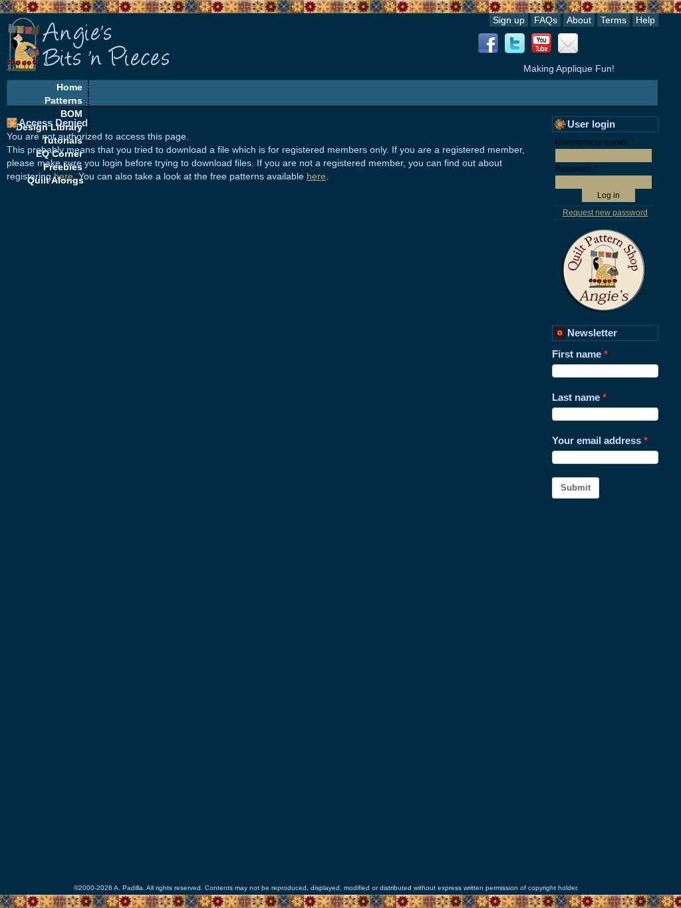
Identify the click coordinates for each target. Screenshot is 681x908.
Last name (576, 397)
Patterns (63, 100)
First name (576, 354)
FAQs (545, 20)
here (63, 176)
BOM (71, 113)
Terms (613, 20)
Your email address (596, 440)
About (579, 20)
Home (69, 87)
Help (645, 20)
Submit (576, 488)
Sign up (509, 20)
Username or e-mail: (594, 142)
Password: (577, 168)
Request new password (605, 212)
